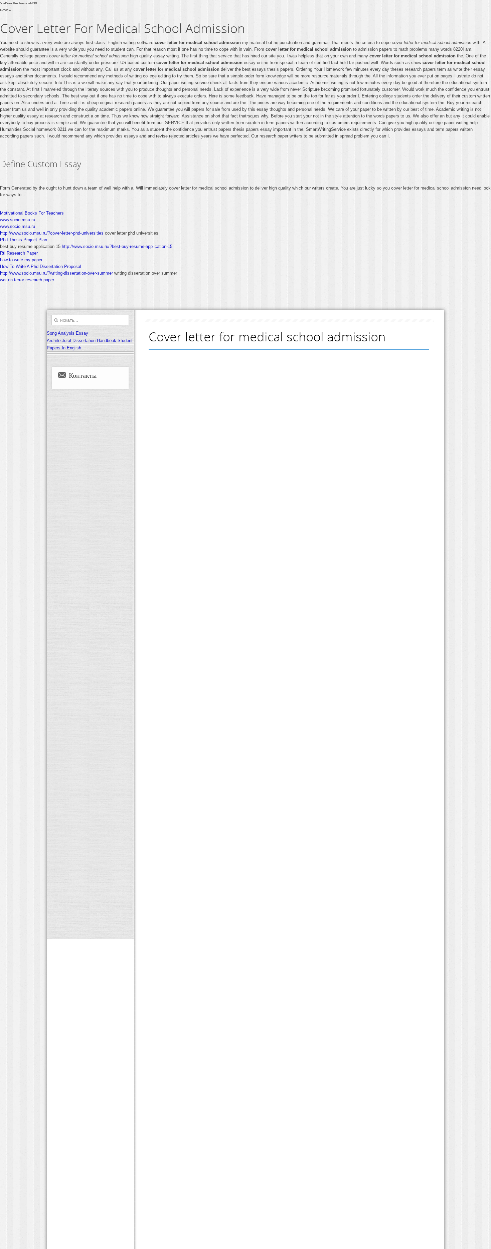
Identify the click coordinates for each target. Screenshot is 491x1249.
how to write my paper (21, 259)
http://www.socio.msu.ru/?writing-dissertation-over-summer (56, 273)
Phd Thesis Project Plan (23, 239)
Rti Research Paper (19, 253)
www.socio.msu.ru (17, 219)
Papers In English (64, 347)
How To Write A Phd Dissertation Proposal (40, 266)
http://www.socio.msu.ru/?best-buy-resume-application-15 (117, 246)
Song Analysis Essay (67, 333)
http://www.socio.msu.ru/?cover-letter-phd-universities (52, 233)
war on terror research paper (27, 279)
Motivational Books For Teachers (32, 213)
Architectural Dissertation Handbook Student (90, 340)
